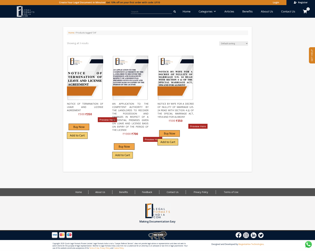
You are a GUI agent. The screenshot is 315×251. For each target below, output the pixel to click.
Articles (229, 11)
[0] (305, 11)
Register (302, 2)
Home (186, 11)
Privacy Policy (201, 192)
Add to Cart (77, 135)
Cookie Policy (119, 248)
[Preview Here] (76, 120)
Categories (205, 11)
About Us (267, 11)
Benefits (247, 11)
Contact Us (288, 11)
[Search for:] (174, 11)
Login (275, 2)
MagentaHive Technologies (251, 244)
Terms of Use (231, 192)
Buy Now (78, 127)
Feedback (147, 192)
